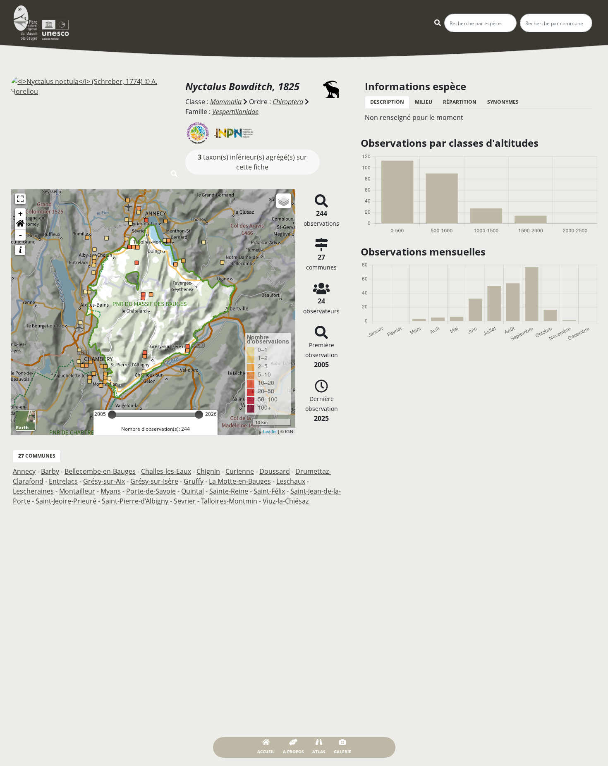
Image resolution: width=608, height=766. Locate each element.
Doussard (274, 471)
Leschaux (290, 481)
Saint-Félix (269, 491)
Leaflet (270, 431)
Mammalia (226, 101)
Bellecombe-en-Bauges (100, 471)
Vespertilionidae (235, 111)
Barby (50, 471)
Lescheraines (33, 491)
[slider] (112, 414)
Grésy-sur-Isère (154, 481)
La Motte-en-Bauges (240, 481)
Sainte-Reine (228, 491)
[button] (20, 224)
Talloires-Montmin (229, 501)
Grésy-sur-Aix (104, 481)
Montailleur (77, 491)
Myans (111, 491)
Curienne (239, 471)
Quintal (192, 491)
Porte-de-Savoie (151, 491)
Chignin (208, 471)
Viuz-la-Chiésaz (286, 501)
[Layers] (283, 200)
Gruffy (193, 481)
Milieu (423, 101)
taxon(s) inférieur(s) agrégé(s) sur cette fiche (252, 162)
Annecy (24, 471)
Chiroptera (288, 101)
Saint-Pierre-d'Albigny (135, 501)
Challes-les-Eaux (166, 471)
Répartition (459, 101)
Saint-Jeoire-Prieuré (66, 501)
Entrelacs (63, 481)
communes (36, 455)
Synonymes (503, 101)
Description (387, 101)
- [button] (20, 235)
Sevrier (185, 501)
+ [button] (20, 213)
